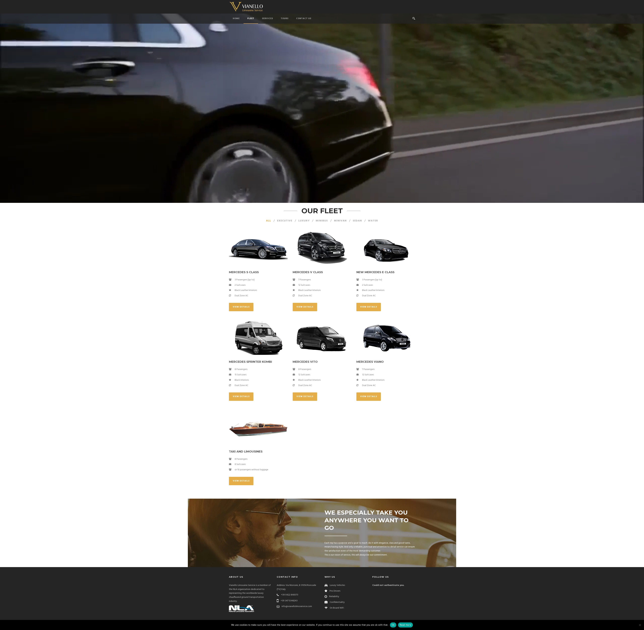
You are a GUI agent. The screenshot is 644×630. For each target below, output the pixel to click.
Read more (405, 624)
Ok (393, 624)
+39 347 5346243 (289, 601)
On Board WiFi (337, 608)
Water (373, 221)
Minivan (340, 221)
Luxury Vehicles (337, 585)
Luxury (304, 221)
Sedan (357, 221)
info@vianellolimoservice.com (297, 606)
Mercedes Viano (370, 361)
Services (267, 18)
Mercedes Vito (305, 361)
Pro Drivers (335, 591)
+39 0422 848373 (289, 595)
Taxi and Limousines (245, 451)
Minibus (322, 221)
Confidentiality (337, 602)
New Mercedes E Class (375, 272)
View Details (241, 307)
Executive (284, 221)
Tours (284, 18)
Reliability (334, 596)
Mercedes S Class (244, 272)
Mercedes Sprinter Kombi (250, 361)
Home (236, 18)
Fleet (250, 18)
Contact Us (303, 18)
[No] (639, 625)
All (268, 221)
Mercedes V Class (308, 272)
